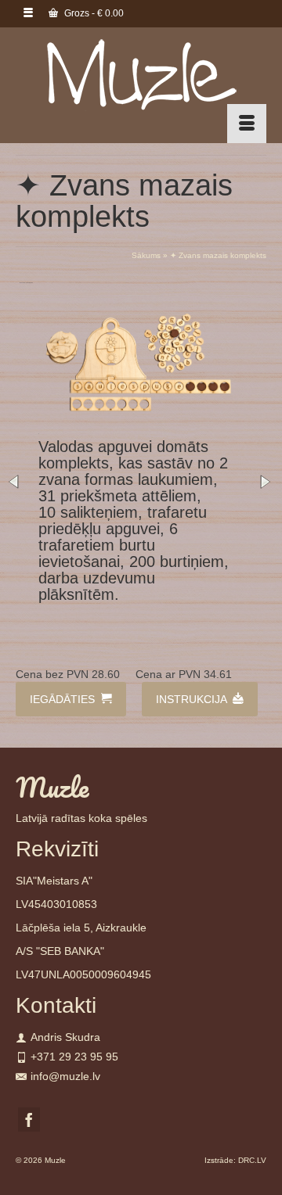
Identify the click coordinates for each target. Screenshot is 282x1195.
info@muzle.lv (65, 1076)
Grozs (93, 13)
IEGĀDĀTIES (64, 699)
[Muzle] (141, 73)
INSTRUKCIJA (193, 699)
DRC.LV (252, 1160)
